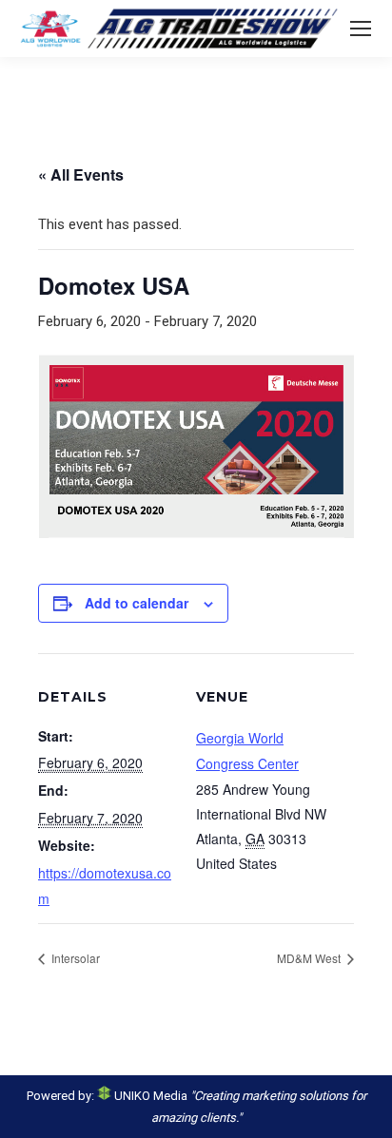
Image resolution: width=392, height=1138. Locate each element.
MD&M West (310, 958)
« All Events (81, 174)
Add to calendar (136, 602)
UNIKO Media (149, 1096)
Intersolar (74, 958)
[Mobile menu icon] (360, 28)
